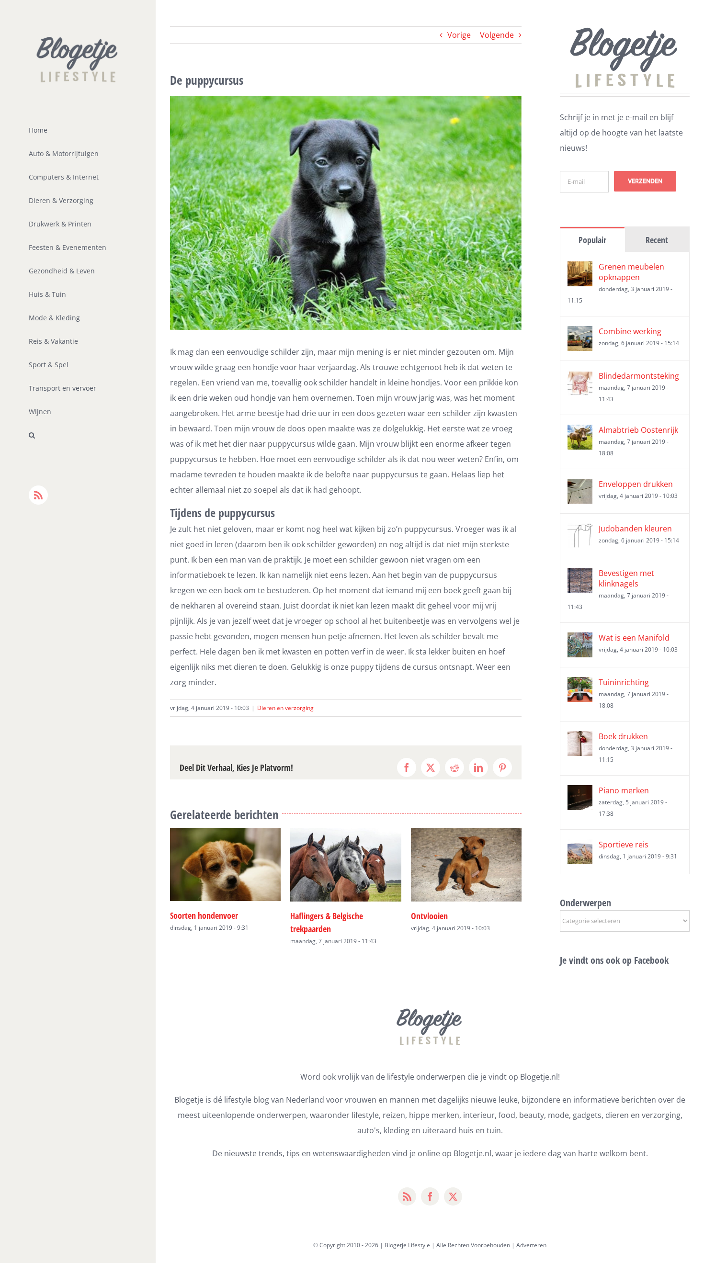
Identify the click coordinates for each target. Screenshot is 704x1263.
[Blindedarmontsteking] (580, 378)
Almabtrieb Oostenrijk (638, 430)
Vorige (459, 35)
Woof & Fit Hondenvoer (449, 914)
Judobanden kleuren (635, 528)
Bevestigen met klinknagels (626, 578)
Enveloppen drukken (636, 484)
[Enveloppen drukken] (580, 486)
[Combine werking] (580, 333)
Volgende (497, 35)
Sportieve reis (623, 844)
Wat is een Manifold (634, 637)
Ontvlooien (308, 916)
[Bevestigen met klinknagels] (580, 575)
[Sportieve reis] (580, 847)
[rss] (407, 1196)
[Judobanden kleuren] (580, 531)
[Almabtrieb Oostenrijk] (580, 432)
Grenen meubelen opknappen (631, 271)
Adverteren (531, 1245)
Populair (592, 240)
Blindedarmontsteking (639, 376)
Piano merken (624, 790)
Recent (657, 240)
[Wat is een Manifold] (580, 640)
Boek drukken (623, 736)
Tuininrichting (624, 682)
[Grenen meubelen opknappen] (580, 269)
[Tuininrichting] (580, 684)
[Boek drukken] (580, 738)
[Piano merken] (580, 793)
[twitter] (453, 1196)
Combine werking (630, 331)
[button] (78, 435)
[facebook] (430, 1196)
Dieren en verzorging (285, 708)
